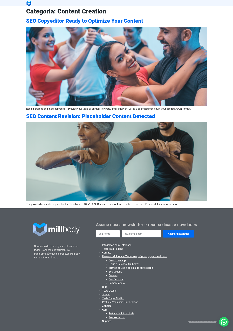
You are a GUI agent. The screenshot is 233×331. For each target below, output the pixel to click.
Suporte (106, 321)
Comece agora (117, 283)
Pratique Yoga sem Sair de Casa (120, 302)
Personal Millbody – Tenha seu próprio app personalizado (134, 256)
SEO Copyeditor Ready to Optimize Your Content (84, 21)
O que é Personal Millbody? (124, 264)
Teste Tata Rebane (112, 248)
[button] (224, 322)
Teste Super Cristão (113, 298)
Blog (104, 286)
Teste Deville (109, 290)
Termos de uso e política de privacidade (131, 267)
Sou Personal (116, 279)
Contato (106, 252)
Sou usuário (115, 271)
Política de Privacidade (121, 313)
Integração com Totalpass (116, 245)
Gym (104, 309)
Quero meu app (117, 260)
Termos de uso (117, 317)
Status (106, 294)
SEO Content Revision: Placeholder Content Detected (90, 116)
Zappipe (106, 305)
